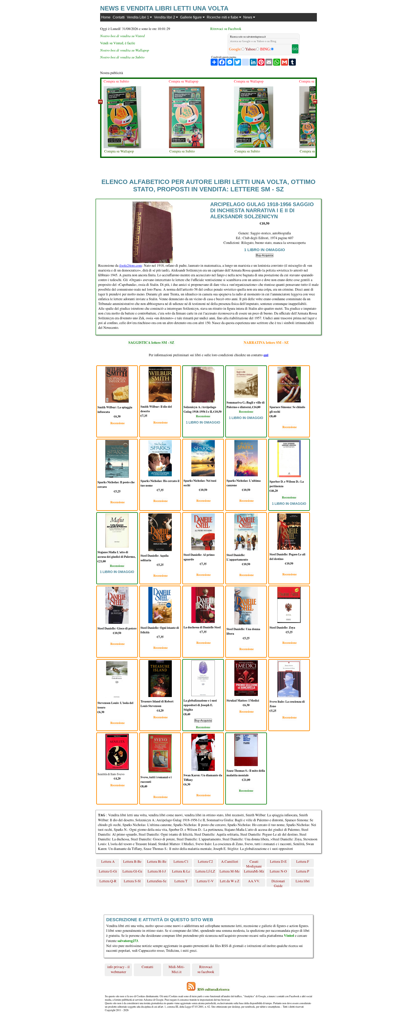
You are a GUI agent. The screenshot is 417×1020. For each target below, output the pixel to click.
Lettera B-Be (132, 861)
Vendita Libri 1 (138, 17)
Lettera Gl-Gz (132, 871)
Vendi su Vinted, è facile (117, 43)
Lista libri (303, 881)
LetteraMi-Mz (254, 871)
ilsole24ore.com (130, 265)
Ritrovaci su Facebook (225, 28)
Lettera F (302, 861)
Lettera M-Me (230, 871)
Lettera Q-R (107, 881)
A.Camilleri (229, 861)
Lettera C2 (205, 861)
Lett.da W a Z (229, 881)
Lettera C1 (181, 861)
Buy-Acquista (264, 255)
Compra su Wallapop (119, 151)
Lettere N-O (278, 871)
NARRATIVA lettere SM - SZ (266, 342)
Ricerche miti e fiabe (223, 17)
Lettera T (180, 881)
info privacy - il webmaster (118, 969)
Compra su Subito (116, 81)
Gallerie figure (191, 17)
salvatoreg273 (127, 940)
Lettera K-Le (181, 871)
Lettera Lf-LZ (205, 871)
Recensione (117, 423)
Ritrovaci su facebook (205, 969)
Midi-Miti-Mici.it (177, 969)
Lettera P (302, 871)
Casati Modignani (254, 863)
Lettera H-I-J (157, 871)
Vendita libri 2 (165, 17)
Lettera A (108, 861)
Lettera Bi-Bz (156, 861)
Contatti (119, 17)
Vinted (289, 935)
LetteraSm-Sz (156, 881)
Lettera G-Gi (108, 871)
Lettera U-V (205, 881)
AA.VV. (254, 881)
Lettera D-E (278, 861)
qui (265, 355)
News (248, 17)
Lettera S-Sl (132, 881)
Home (106, 17)
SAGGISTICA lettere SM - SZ (151, 342)
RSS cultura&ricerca (213, 989)
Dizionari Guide (278, 883)
